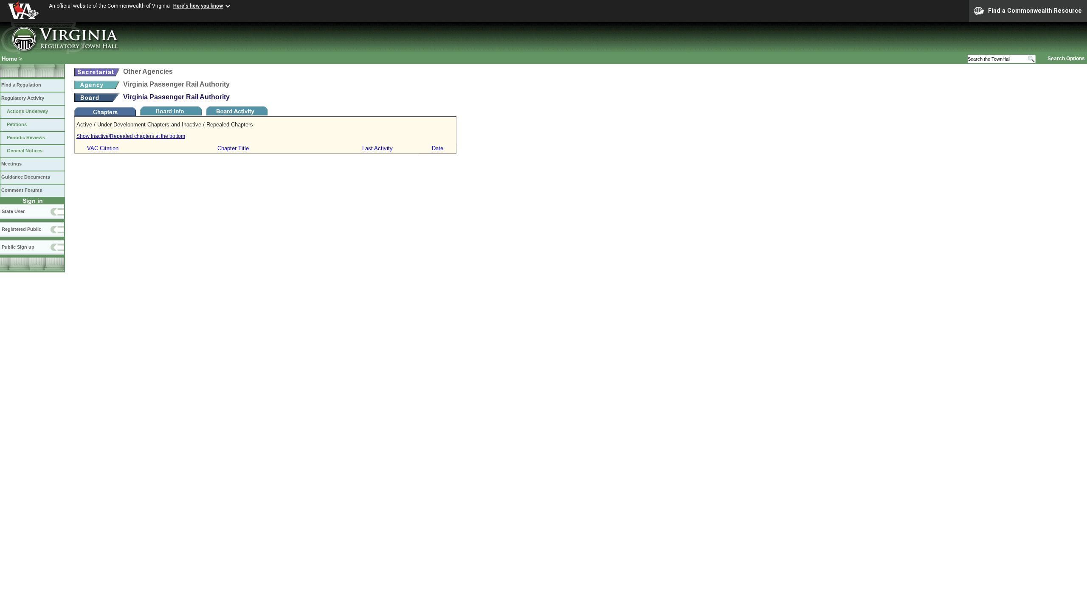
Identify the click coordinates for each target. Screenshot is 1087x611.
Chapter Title (233, 148)
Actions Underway (27, 111)
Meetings (11, 163)
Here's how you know (198, 6)
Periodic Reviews (26, 137)
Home (9, 59)
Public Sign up (18, 246)
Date (437, 148)
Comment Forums (21, 190)
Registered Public (21, 229)
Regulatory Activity (22, 98)
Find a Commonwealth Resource (1035, 10)
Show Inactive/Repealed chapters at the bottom (130, 136)
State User (13, 211)
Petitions (17, 124)
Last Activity (377, 148)
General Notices (24, 150)
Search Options (1066, 58)
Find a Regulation (21, 84)
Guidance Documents (25, 176)
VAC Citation (102, 148)
